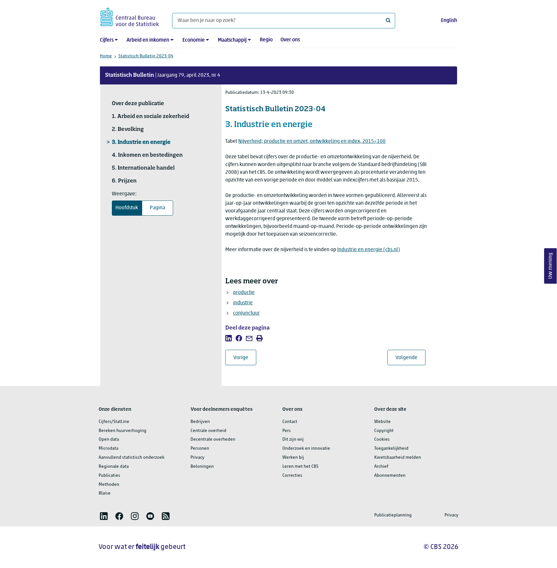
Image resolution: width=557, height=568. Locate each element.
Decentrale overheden (213, 439)
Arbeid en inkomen (148, 40)
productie (244, 292)
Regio (266, 40)
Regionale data (114, 467)
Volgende (410, 357)
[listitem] (228, 338)
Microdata (108, 448)
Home (106, 56)
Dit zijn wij (293, 439)
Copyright (384, 431)
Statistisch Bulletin (129, 75)
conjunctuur (246, 313)
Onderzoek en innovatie (306, 448)
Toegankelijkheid (391, 448)
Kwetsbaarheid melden (397, 457)
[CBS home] (130, 16)
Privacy (197, 457)
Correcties (292, 476)
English (449, 20)
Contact (289, 422)
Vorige (244, 357)
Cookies (382, 439)
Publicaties (109, 476)
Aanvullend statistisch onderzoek (131, 457)
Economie (193, 40)
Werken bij (293, 457)
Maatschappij (232, 40)
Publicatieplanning (393, 515)
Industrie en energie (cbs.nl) (368, 249)
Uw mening (550, 266)
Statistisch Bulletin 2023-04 (145, 56)
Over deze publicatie (138, 103)
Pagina (157, 208)
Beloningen (202, 467)
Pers (286, 431)
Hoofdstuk (126, 208)
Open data (109, 439)
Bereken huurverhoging (122, 431)
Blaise (105, 493)
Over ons (290, 40)
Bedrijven (200, 422)
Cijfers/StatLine (114, 422)
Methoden (109, 485)
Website (382, 422)
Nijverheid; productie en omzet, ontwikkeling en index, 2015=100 (312, 141)
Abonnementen (390, 476)
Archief (381, 467)
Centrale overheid (208, 431)
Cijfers (106, 40)
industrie (243, 303)
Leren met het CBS (300, 467)
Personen (200, 448)
